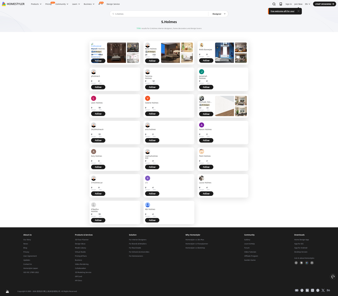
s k (146, 182)
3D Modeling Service (83, 272)
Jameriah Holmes (203, 77)
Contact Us (27, 264)
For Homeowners (136, 256)
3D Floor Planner (82, 239)
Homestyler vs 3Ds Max (195, 239)
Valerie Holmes (151, 103)
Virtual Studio (80, 252)
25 (146, 55)
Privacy (26, 252)
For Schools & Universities (139, 252)
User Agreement (30, 256)
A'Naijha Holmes (95, 210)
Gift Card (78, 276)
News (25, 243)
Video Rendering (81, 264)
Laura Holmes (205, 182)
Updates (26, 260)
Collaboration (80, 268)
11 (200, 108)
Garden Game (250, 260)
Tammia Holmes (148, 77)
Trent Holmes (205, 156)
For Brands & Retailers (138, 243)
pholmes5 (95, 76)
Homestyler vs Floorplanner (197, 243)
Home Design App (301, 239)
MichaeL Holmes (206, 102)
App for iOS (298, 243)
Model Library (80, 247)
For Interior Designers (137, 239)
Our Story (27, 239)
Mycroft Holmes (98, 49)
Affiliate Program (251, 256)
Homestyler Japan (30, 268)
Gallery (247, 239)
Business (78, 260)
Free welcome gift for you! (282, 11)
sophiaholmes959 (151, 157)
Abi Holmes (150, 209)
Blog (25, 247)
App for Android (300, 247)
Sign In (289, 4)
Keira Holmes (151, 49)
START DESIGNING (323, 4)
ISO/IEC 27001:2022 (31, 272)
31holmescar (97, 182)
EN (306, 4)
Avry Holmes (96, 156)
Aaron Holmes (205, 129)
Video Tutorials (250, 252)
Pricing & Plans (81, 256)
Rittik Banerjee (205, 49)
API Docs (78, 280)
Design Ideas (80, 243)
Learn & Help (249, 243)
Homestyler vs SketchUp (195, 247)
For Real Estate (135, 247)
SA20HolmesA (97, 129)
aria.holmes (150, 129)
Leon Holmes (97, 103)
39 (92, 55)
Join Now (298, 4)
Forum (247, 247)
